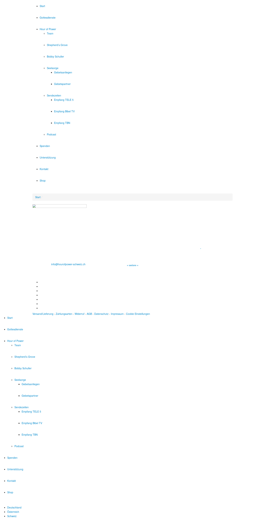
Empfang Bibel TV (64, 111)
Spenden (45, 146)
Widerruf (79, 314)
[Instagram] (41, 295)
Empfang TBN (62, 123)
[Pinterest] (41, 299)
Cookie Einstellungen (138, 314)
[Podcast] (41, 303)
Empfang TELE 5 (64, 100)
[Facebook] (41, 282)
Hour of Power (48, 29)
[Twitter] (41, 286)
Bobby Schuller (55, 56)
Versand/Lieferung (42, 314)
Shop (43, 180)
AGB (89, 314)
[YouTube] (41, 290)
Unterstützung (48, 157)
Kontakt (44, 169)
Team (50, 33)
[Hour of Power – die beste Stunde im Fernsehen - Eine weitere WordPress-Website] (52, 2)
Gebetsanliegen (63, 72)
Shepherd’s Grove (57, 45)
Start (42, 6)
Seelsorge (52, 68)
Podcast (51, 134)
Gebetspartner (62, 84)
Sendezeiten (54, 95)
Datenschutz (101, 314)
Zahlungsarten (64, 314)
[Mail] (41, 308)
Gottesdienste (48, 17)
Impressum (117, 314)
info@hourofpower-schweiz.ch (68, 264)
